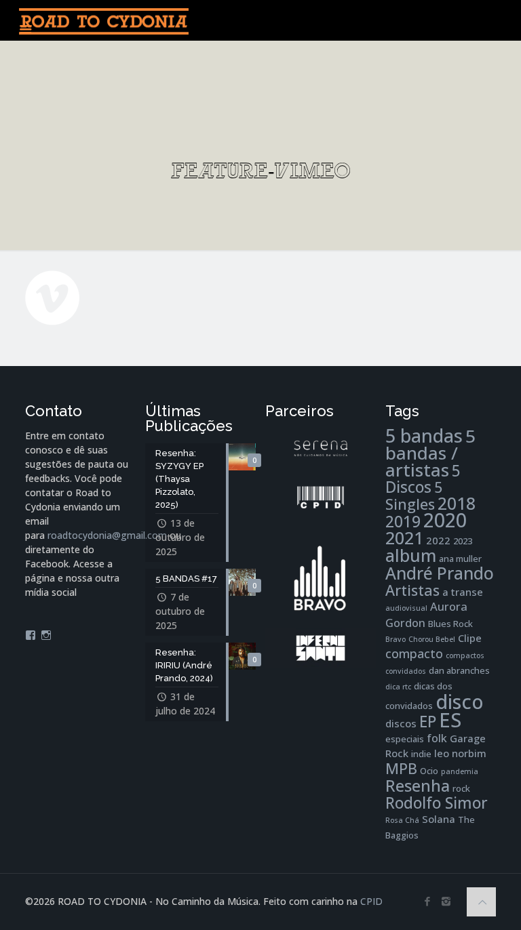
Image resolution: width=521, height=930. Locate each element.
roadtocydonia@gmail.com (107, 535)
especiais (404, 739)
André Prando (439, 573)
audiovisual (406, 608)
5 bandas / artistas (430, 453)
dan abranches (459, 670)
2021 (404, 537)
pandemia (459, 771)
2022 (438, 540)
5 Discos (423, 479)
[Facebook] (428, 901)
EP (427, 721)
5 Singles (413, 495)
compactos (465, 655)
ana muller (460, 558)
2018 (457, 503)
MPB (401, 768)
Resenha (417, 785)
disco (460, 701)
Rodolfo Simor (436, 802)
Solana (438, 819)
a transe (462, 592)
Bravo (395, 639)
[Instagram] (446, 901)
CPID (371, 901)
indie (421, 754)
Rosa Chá (402, 820)
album (410, 555)
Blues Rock (450, 624)
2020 (445, 520)
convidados (405, 671)
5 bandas (424, 435)
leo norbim (460, 753)
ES (450, 719)
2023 (462, 541)
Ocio (429, 771)
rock (461, 788)
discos (401, 723)
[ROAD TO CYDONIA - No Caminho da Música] (104, 20)
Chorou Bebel (431, 639)
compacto (414, 653)
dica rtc (398, 686)
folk (437, 738)
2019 (403, 521)
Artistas (412, 590)
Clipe (470, 638)
